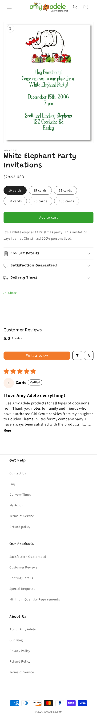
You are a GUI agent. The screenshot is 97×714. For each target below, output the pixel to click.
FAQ (12, 484)
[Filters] (77, 355)
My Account (18, 505)
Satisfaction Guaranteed (27, 556)
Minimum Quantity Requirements (34, 599)
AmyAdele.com (53, 711)
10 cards (15, 190)
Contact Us (17, 473)
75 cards (40, 201)
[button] (9, 7)
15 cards (40, 190)
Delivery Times (20, 494)
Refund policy (19, 527)
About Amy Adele (22, 629)
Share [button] (12, 293)
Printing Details (21, 578)
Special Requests (22, 588)
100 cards (66, 201)
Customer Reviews (23, 567)
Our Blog (16, 640)
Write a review (37, 355)
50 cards (15, 201)
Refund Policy (19, 661)
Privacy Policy (19, 651)
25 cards (65, 190)
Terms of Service (21, 516)
